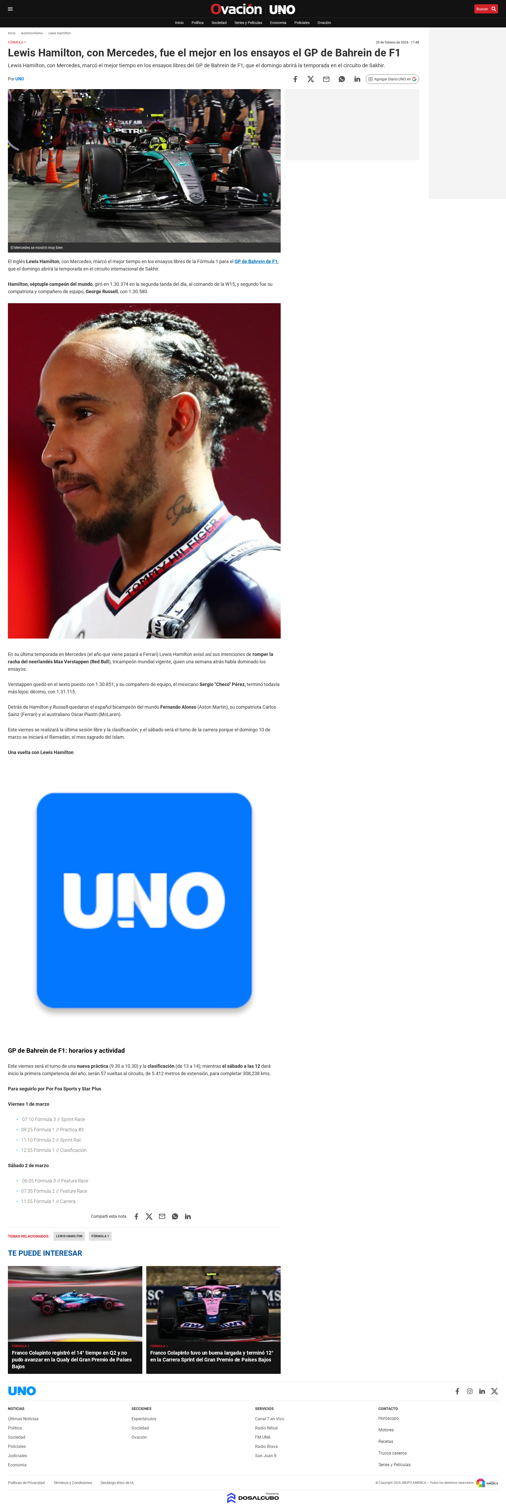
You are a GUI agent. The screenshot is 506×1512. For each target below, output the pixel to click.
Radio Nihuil (266, 1428)
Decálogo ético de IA (117, 1483)
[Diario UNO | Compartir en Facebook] (295, 78)
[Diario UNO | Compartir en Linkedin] (357, 78)
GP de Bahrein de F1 (256, 261)
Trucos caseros (392, 1453)
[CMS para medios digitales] (253, 1498)
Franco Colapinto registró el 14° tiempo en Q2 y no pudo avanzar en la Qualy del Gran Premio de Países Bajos (72, 1360)
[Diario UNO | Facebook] (457, 1391)
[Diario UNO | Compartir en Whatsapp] (342, 78)
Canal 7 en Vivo (269, 1418)
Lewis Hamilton (69, 1236)
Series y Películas (248, 23)
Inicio (179, 23)
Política (198, 23)
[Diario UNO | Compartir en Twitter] (311, 78)
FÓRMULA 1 (21, 1346)
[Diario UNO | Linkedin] (482, 1391)
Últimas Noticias (23, 1418)
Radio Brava (266, 1446)
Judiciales (17, 1455)
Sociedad (219, 23)
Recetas (385, 1441)
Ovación (324, 23)
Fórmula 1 (100, 1236)
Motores (386, 1429)
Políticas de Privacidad (27, 1483)
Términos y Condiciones (73, 1483)
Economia (278, 23)
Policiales (302, 23)
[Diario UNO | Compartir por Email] (326, 78)
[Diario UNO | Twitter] (494, 1391)
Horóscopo (388, 1418)
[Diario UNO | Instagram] (469, 1391)
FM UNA (262, 1437)
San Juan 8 (265, 1455)
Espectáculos (144, 1418)
